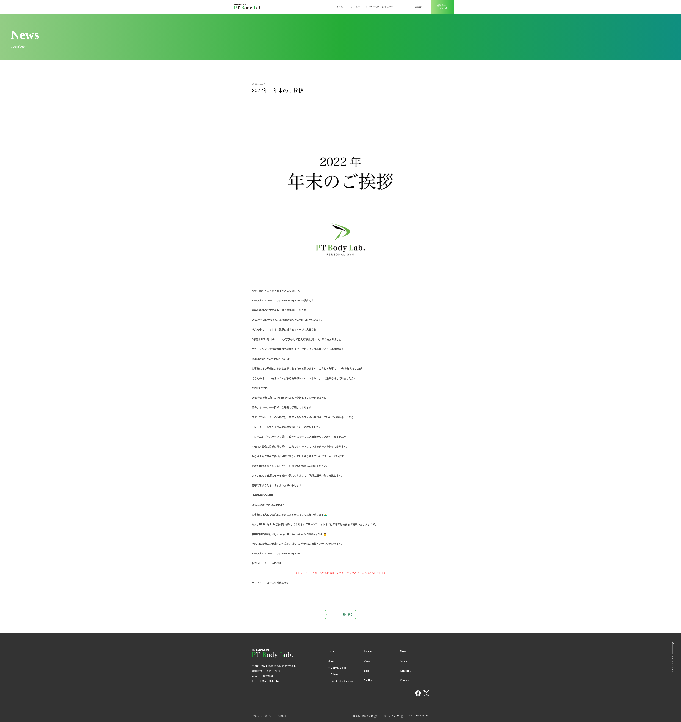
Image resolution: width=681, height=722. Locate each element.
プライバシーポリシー (262, 716)
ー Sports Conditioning (340, 681)
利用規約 (282, 716)
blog (366, 670)
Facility (368, 680)
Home (331, 651)
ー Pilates (333, 674)
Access (404, 661)
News (403, 651)
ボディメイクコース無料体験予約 (270, 582)
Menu (331, 661)
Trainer (368, 651)
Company (405, 670)
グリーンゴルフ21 (391, 716)
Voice (367, 661)
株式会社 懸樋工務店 (363, 716)
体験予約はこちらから (442, 7)
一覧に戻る (346, 614)
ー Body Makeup (337, 667)
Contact (404, 680)
